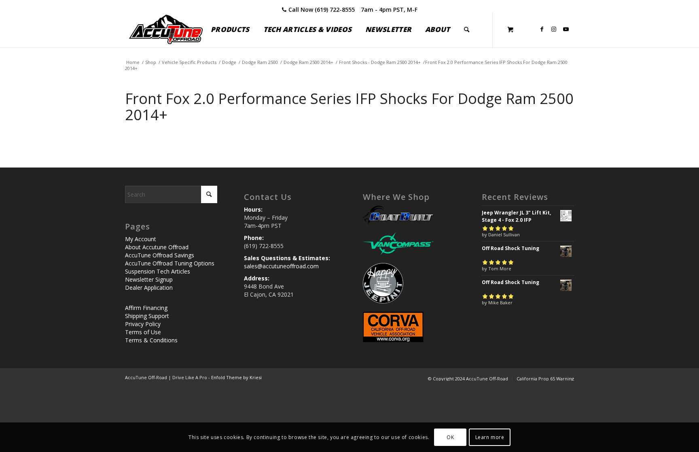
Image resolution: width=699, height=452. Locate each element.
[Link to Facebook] (542, 29)
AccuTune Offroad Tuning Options (169, 263)
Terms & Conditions (151, 340)
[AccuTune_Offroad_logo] (166, 29)
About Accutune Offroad (157, 247)
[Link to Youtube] (566, 29)
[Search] (466, 29)
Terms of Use (143, 332)
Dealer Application (149, 287)
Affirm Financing (146, 308)
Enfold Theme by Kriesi (236, 377)
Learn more (489, 436)
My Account (140, 239)
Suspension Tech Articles (157, 271)
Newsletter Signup (149, 279)
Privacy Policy (143, 324)
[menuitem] (230, 29)
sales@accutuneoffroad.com (281, 266)
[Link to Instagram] (554, 29)
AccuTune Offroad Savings (159, 255)
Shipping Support (147, 316)
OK (450, 436)
